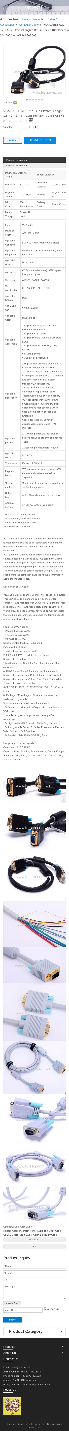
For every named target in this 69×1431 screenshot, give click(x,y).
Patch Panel (29, 1230)
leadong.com (35, 1427)
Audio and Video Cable (49, 1230)
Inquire (13, 140)
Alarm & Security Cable (45, 1234)
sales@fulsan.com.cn (22, 1367)
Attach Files (12, 1303)
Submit (12, 1319)
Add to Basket (42, 140)
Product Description (16, 160)
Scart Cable (25, 1234)
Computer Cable (23, 1226)
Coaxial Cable (10, 1234)
